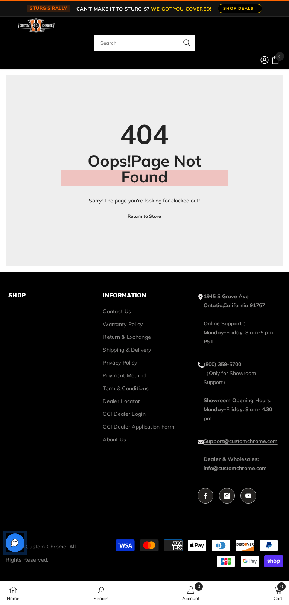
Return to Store (144, 216)
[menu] (10, 26)
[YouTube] (248, 496)
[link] (101, 592)
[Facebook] (205, 496)
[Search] (145, 43)
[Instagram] (227, 496)
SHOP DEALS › (240, 8)
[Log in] (264, 60)
